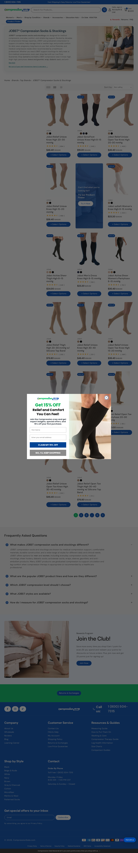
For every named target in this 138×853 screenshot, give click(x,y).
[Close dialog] (107, 398)
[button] (130, 840)
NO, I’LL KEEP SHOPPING (48, 452)
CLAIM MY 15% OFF (48, 444)
